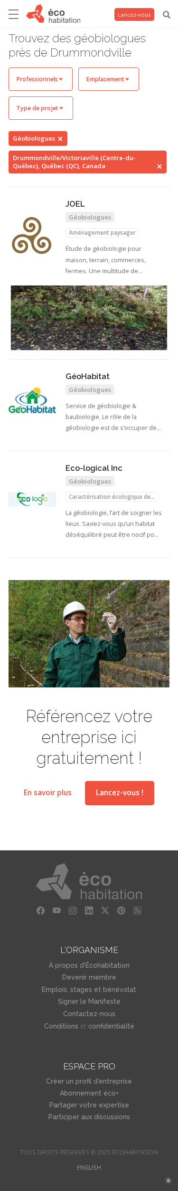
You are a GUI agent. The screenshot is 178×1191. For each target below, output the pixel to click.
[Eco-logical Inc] (32, 499)
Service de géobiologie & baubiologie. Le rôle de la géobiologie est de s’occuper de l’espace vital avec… (111, 418)
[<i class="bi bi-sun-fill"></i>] (168, 1181)
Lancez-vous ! (119, 793)
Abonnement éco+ (89, 1093)
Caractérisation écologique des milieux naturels (111, 497)
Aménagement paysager (102, 233)
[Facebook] (40, 910)
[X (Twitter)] (105, 910)
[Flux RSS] (137, 910)
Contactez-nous (89, 1014)
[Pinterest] (121, 910)
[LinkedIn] (89, 910)
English (89, 1167)
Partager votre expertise (89, 1105)
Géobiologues (34, 138)
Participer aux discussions (89, 1117)
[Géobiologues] (89, 318)
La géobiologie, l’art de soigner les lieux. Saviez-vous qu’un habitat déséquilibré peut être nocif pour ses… (114, 525)
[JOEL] (32, 235)
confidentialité (111, 1026)
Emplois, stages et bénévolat (89, 989)
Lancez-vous (134, 14)
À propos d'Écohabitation (89, 965)
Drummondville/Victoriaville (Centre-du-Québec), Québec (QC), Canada (74, 161)
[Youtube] (57, 910)
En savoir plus (48, 793)
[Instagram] (73, 910)
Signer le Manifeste (89, 1001)
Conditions (61, 1026)
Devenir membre (89, 977)
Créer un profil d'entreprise (89, 1081)
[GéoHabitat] (32, 400)
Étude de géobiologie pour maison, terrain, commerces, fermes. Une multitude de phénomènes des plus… (106, 260)
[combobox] (41, 79)
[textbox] (40, 79)
